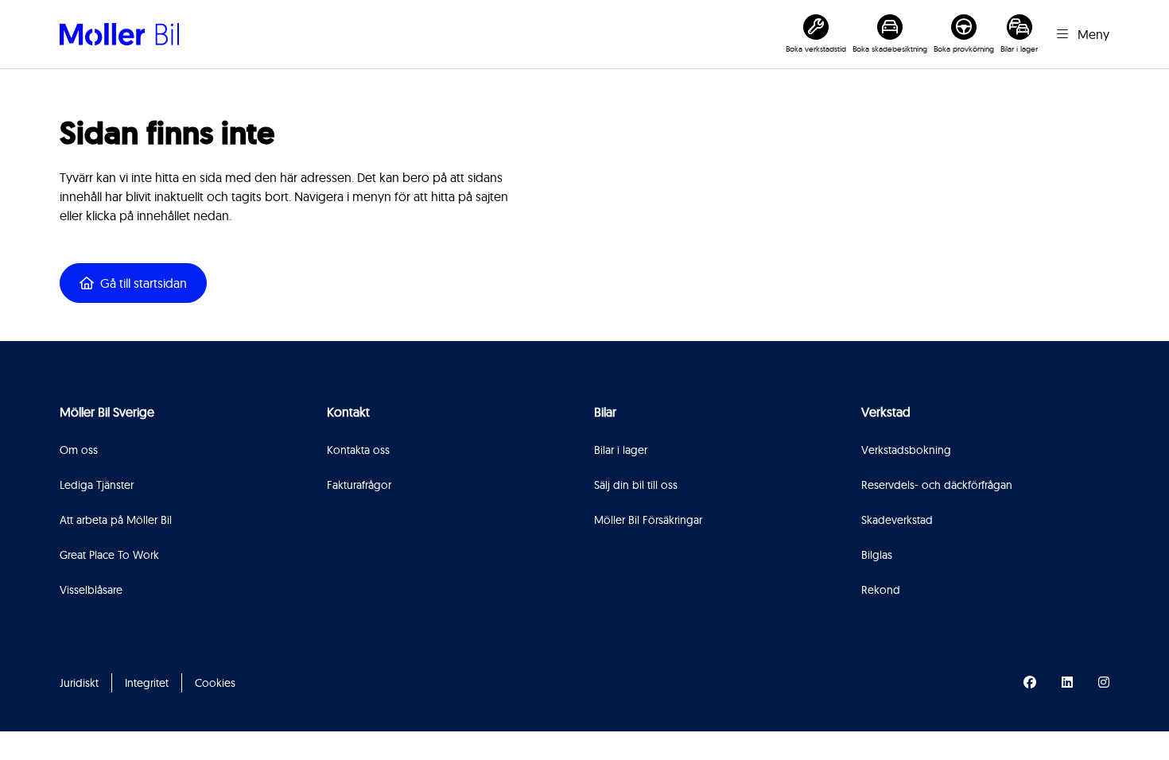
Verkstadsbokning (906, 450)
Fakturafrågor (359, 485)
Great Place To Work (109, 555)
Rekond (880, 590)
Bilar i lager (620, 450)
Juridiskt (79, 683)
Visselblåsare (91, 590)
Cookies (215, 683)
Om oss (79, 450)
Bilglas (876, 555)
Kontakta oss (358, 450)
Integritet (147, 683)
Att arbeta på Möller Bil (116, 520)
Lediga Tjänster (97, 485)
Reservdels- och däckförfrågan (936, 485)
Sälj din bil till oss (636, 485)
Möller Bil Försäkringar (648, 520)
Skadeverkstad (897, 520)
